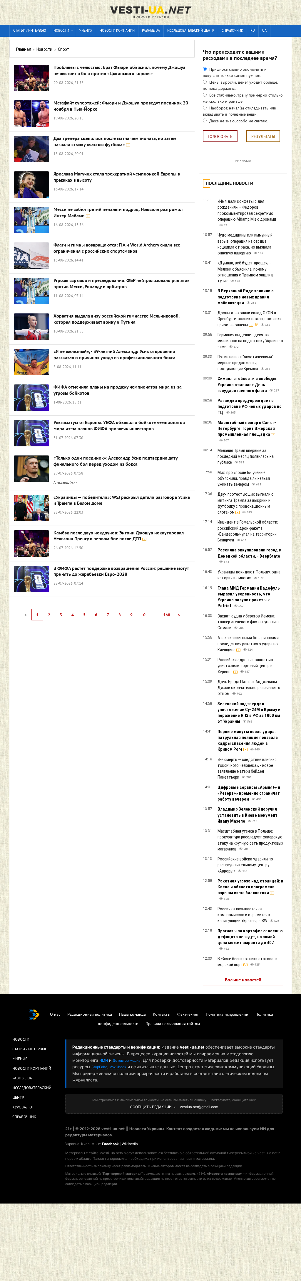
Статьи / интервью (29, 31)
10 (143, 615)
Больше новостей (243, 980)
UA (264, 31)
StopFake (99, 1067)
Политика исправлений (227, 1014)
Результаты (263, 136)
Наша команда (132, 1014)
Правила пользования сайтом (173, 1024)
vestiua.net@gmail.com (199, 1107)
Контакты (161, 1014)
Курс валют (23, 1107)
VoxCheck (118, 1067)
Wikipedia (130, 1144)
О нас (55, 1014)
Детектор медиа (127, 1060)
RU (252, 31)
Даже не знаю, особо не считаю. (238, 121)
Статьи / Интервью (30, 1049)
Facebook (110, 1144)
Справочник (232, 31)
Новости (61, 31)
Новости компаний (117, 31)
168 (166, 615)
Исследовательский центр (190, 31)
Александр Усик (65, 483)
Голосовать (220, 136)
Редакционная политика (89, 1014)
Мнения (85, 31)
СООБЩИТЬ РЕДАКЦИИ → (153, 1107)
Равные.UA (151, 31)
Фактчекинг (188, 1014)
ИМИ (103, 1060)
